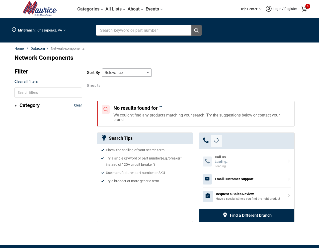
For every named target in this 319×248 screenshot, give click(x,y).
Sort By (93, 72)
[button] (250, 9)
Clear (78, 105)
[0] (304, 9)
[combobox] (149, 30)
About (134, 9)
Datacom (38, 48)
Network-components (67, 48)
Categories (88, 9)
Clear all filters (26, 82)
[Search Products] (196, 30)
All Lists (113, 9)
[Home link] (20, 48)
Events (152, 9)
